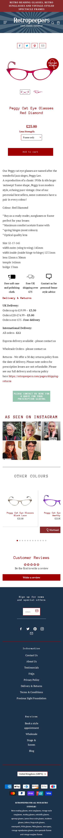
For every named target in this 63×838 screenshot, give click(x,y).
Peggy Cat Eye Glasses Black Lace (20, 514)
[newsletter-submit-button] (37, 611)
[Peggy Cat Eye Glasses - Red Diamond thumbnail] (25, 92)
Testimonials (31, 667)
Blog (31, 751)
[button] (17, 540)
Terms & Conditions (31, 692)
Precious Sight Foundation (31, 698)
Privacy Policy (31, 680)
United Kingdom (31, 773)
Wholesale (31, 734)
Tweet (27, 45)
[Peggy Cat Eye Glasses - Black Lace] (20, 500)
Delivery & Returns (31, 686)
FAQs (31, 673)
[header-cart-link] (58, 22)
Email (42, 45)
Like (19, 45)
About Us (31, 661)
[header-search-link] (52, 22)
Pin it (35, 45)
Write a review (31, 577)
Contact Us (31, 655)
